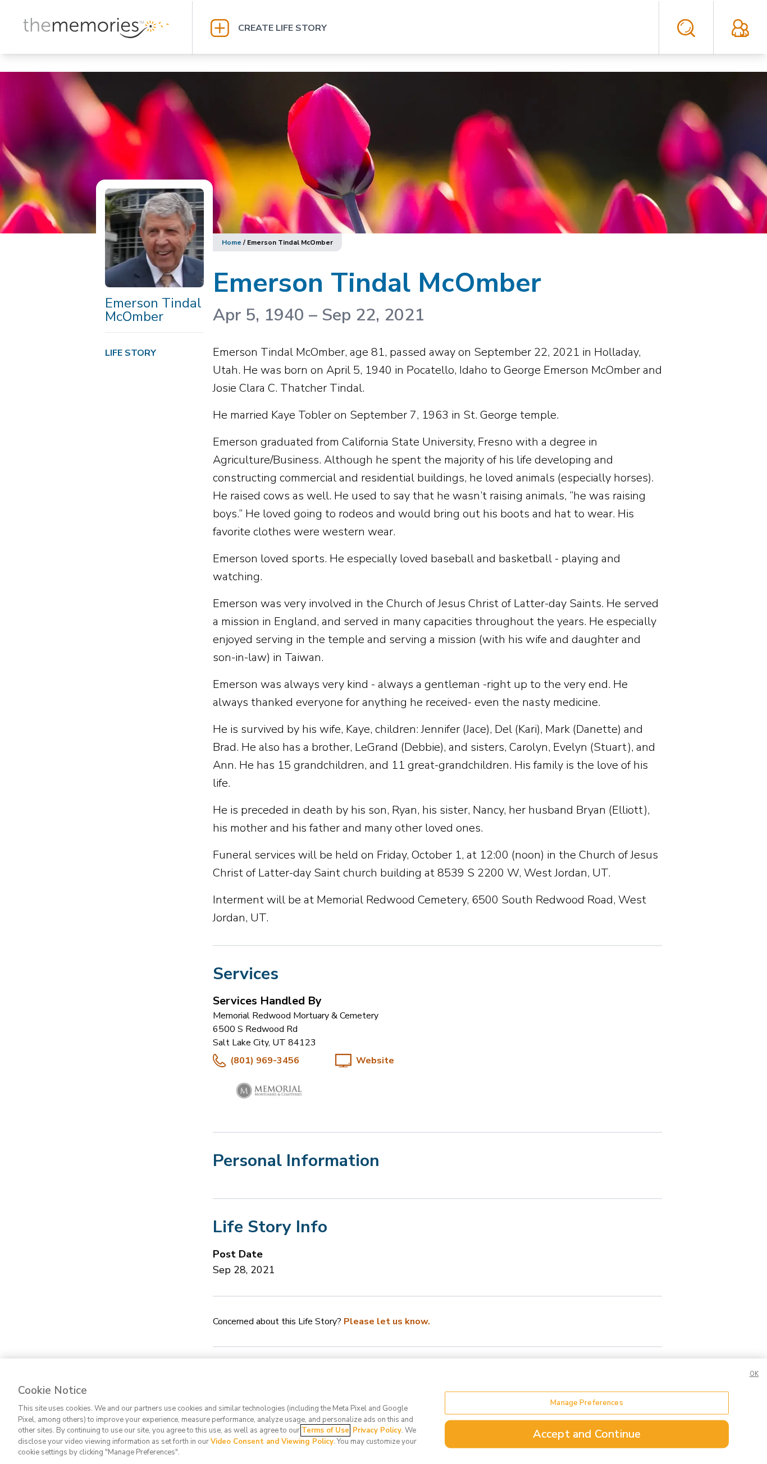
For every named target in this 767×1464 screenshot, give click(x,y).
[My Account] (740, 28)
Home (231, 242)
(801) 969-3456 (264, 1060)
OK (754, 1374)
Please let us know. (387, 1321)
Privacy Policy (377, 1430)
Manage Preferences (586, 1402)
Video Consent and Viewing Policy (272, 1442)
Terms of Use (325, 1430)
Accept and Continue (587, 1434)
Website (375, 1060)
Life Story (130, 353)
